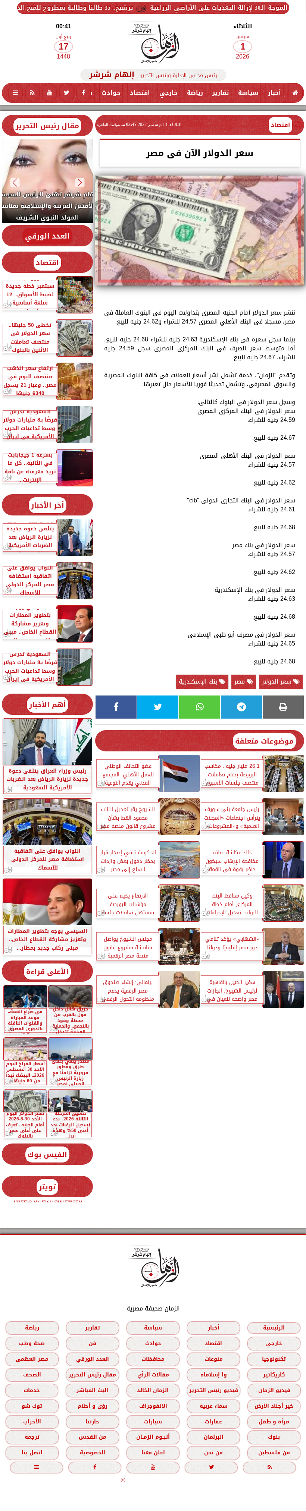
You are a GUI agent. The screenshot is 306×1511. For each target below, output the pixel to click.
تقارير (220, 92)
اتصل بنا (32, 1453)
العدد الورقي (47, 236)
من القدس (92, 1437)
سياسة (248, 92)
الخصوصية (92, 1453)
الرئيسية (274, 1328)
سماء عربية (214, 1406)
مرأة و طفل (274, 1422)
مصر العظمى (32, 1359)
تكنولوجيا (274, 1359)
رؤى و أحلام (92, 1406)
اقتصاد (140, 92)
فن (92, 1343)
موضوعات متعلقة (264, 741)
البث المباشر (92, 1390)
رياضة (195, 92)
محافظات (153, 1359)
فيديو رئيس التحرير (213, 1390)
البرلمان (214, 1437)
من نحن (213, 1453)
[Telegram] (241, 707)
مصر (240, 681)
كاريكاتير (274, 1375)
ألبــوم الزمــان (153, 1437)
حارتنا (92, 1422)
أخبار (274, 92)
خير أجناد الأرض (274, 1406)
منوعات (213, 1359)
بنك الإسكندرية (199, 681)
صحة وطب (32, 1343)
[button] (80, 182)
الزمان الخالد (153, 1390)
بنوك (274, 1437)
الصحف (32, 1375)
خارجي (168, 92)
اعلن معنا (153, 1453)
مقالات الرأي (153, 1375)
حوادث (111, 92)
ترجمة (32, 1437)
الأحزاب (32, 1422)
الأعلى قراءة (47, 971)
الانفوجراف (153, 1406)
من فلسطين (274, 1453)
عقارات (213, 1422)
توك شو (32, 1406)
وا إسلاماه (213, 1375)
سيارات (153, 1422)
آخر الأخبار (47, 505)
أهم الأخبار (47, 705)
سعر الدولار (277, 681)
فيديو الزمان (274, 1390)
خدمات (32, 1390)
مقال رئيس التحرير (47, 126)
